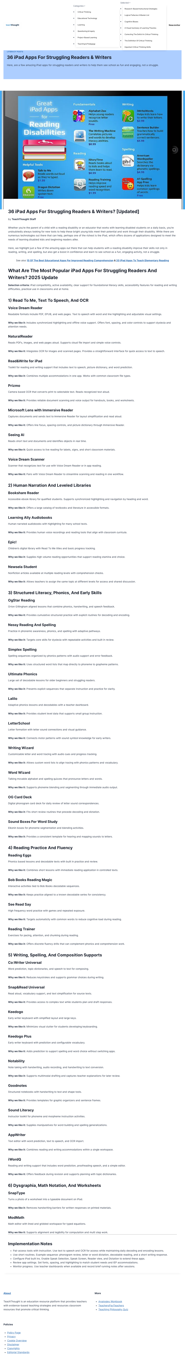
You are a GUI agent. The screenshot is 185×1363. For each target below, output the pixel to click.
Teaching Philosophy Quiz (113, 1309)
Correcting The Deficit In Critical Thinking (141, 34)
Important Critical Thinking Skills (138, 47)
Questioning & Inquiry (86, 31)
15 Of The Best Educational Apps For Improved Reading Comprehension (70, 260)
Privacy (11, 1336)
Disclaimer (13, 1344)
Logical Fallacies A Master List (137, 15)
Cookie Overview (17, 1340)
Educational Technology (87, 18)
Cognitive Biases (131, 22)
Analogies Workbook (110, 1301)
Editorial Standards (18, 1352)
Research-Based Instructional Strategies (141, 9)
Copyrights (13, 1348)
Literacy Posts (15, 52)
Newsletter (174, 25)
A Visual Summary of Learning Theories (140, 28)
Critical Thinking (84, 12)
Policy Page (14, 1332)
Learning (81, 25)
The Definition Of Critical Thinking (138, 41)
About (7, 1293)
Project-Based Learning (87, 37)
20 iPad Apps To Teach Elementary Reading (142, 260)
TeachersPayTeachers (111, 1305)
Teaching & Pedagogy (86, 44)
